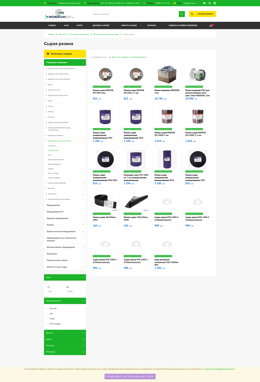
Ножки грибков (54, 178)
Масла (50, 106)
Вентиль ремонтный (56, 159)
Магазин (62, 34)
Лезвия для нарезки (55, 135)
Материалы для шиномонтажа (106, 34)
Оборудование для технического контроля (62, 239)
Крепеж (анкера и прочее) (58, 122)
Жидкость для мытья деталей (59, 79)
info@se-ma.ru (189, 3)
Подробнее (105, 83)
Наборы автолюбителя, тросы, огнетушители (59, 129)
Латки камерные (54, 164)
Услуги (79, 25)
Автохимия (52, 194)
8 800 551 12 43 (162, 3)
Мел (49, 155)
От (49, 287)
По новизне (123, 57)
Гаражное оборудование (57, 218)
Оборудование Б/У (55, 211)
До (67, 287)
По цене (113, 57)
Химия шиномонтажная (57, 183)
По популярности (138, 57)
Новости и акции (129, 25)
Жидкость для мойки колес (58, 74)
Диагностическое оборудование (61, 231)
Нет (51, 313)
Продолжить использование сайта (130, 376)
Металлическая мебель (57, 260)
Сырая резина (53, 150)
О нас (66, 25)
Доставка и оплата (101, 25)
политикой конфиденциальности (219, 369)
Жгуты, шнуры (53, 173)
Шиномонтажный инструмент (59, 199)
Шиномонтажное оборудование (61, 247)
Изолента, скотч (54, 90)
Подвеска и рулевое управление (183, 25)
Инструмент (52, 253)
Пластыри (52, 146)
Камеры (50, 224)
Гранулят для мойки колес (58, 95)
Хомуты (51, 111)
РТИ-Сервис (55, 323)
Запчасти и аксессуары (57, 267)
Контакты (151, 25)
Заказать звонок (202, 14)
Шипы (50, 84)
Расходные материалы (79, 34)
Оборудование (53, 205)
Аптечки (51, 117)
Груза (50, 101)
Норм (52, 318)
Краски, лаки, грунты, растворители (61, 68)
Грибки (50, 169)
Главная (52, 25)
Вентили (51, 188)
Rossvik (53, 308)
